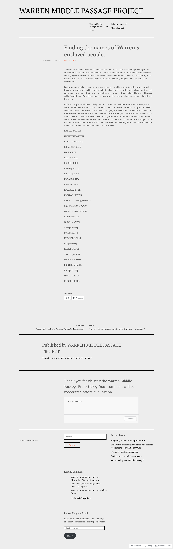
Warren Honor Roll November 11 (126, 452)
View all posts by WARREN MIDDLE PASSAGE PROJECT (67, 358)
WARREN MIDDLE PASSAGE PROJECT (81, 11)
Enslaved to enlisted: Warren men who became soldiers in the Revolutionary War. (132, 446)
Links (91, 30)
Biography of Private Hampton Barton (128, 440)
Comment (130, 419)
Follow (70, 535)
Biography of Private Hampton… (85, 480)
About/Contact (117, 28)
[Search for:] (85, 436)
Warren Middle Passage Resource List (98, 25)
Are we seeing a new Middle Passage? (127, 460)
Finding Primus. (85, 498)
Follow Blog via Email (76, 513)
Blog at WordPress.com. (28, 440)
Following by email (119, 24)
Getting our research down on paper (127, 456)
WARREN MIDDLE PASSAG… (84, 477)
